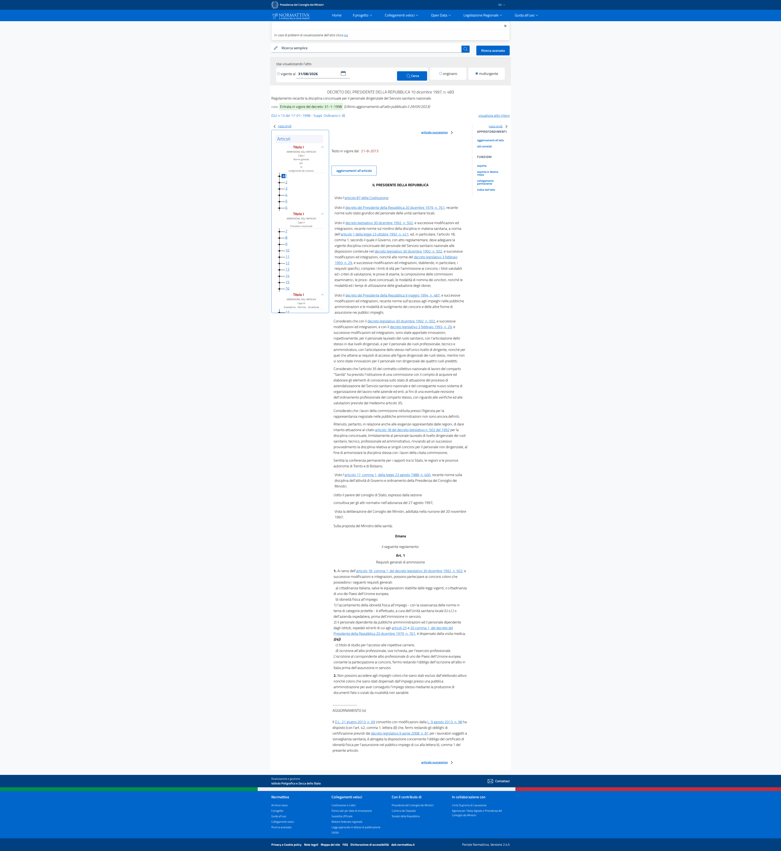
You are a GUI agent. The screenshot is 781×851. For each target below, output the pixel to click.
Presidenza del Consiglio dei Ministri (413, 805)
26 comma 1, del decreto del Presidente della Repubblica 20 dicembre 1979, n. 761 (393, 630)
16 (287, 288)
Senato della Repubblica (406, 816)
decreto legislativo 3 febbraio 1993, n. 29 (421, 327)
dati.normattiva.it (402, 844)
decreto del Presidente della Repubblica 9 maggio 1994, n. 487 (392, 295)
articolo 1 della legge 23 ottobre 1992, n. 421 (375, 234)
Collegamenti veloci (282, 821)
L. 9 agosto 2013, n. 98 (444, 722)
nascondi (284, 126)
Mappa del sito (331, 844)
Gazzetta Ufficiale (342, 816)
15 (287, 282)
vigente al (288, 74)
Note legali (311, 844)
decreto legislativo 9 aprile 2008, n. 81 (400, 733)
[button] (343, 73)
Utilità (335, 832)
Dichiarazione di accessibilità (369, 844)
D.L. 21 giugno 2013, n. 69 (355, 722)
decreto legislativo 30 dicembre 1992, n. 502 (379, 223)
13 (287, 269)
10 (287, 250)
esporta (481, 165)
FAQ (346, 844)
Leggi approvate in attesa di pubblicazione (356, 827)
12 (287, 263)
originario (450, 73)
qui (346, 35)
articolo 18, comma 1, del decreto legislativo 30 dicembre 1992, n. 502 (409, 571)
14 (287, 275)
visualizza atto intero (494, 115)
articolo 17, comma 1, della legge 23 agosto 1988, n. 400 (387, 475)
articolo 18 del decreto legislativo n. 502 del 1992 (412, 430)
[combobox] (370, 48)
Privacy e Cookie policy (286, 844)
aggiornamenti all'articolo (354, 170)
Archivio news (279, 805)
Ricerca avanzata (493, 50)
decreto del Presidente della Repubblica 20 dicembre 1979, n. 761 (395, 207)
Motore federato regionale (347, 821)
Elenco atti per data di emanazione (352, 810)
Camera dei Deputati (404, 810)
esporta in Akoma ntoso (487, 173)
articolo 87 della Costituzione (366, 197)
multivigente (488, 73)
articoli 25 (399, 628)
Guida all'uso (278, 816)
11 (287, 256)
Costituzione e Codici (344, 805)
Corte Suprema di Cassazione (469, 805)
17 (287, 312)
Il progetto (277, 810)
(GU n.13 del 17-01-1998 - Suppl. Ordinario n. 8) (308, 115)
